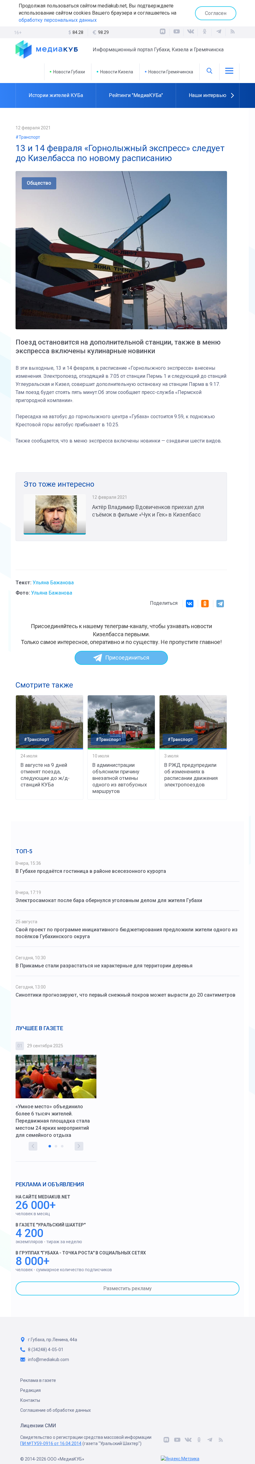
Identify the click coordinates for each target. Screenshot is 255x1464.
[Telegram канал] (218, 32)
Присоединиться (127, 657)
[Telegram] (220, 603)
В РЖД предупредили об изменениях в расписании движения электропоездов (191, 775)
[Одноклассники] (204, 32)
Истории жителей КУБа (56, 95)
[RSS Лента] (232, 32)
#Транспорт (28, 137)
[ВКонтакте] (190, 32)
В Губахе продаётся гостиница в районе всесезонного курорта (91, 871)
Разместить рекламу (127, 1288)
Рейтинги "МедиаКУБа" (136, 95)
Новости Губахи (69, 71)
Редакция (30, 1390)
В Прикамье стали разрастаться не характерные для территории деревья (104, 966)
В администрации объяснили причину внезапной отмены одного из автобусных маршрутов (119, 778)
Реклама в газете (38, 1380)
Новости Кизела (116, 71)
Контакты (30, 1400)
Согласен (215, 13)
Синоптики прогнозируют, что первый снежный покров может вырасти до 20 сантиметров (125, 995)
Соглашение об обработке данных (55, 1410)
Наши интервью (207, 95)
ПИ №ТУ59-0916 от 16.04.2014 (50, 1443)
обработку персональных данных (58, 20)
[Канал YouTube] (176, 32)
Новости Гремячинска (170, 71)
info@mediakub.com (48, 1359)
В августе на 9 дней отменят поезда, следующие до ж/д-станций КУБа (45, 775)
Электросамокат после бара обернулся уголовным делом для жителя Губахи (109, 900)
